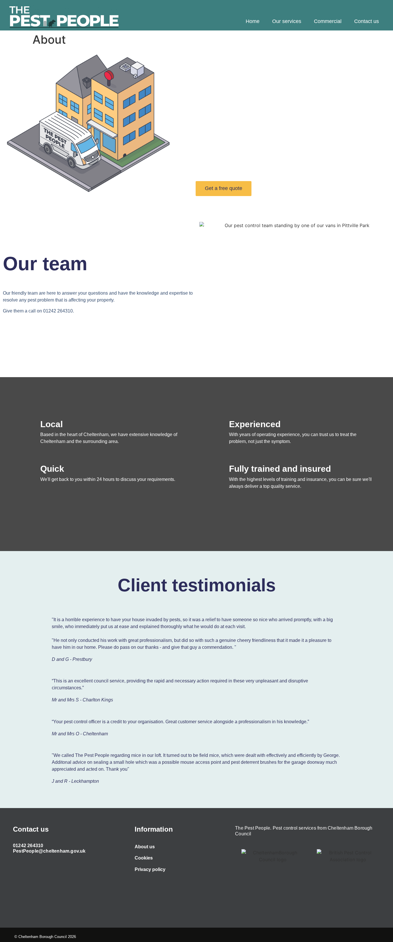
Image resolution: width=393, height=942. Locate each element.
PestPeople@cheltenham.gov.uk (49, 851)
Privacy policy (150, 869)
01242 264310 (28, 845)
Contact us (366, 21)
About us (145, 846)
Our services (286, 21)
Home (253, 21)
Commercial (328, 21)
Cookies (144, 857)
